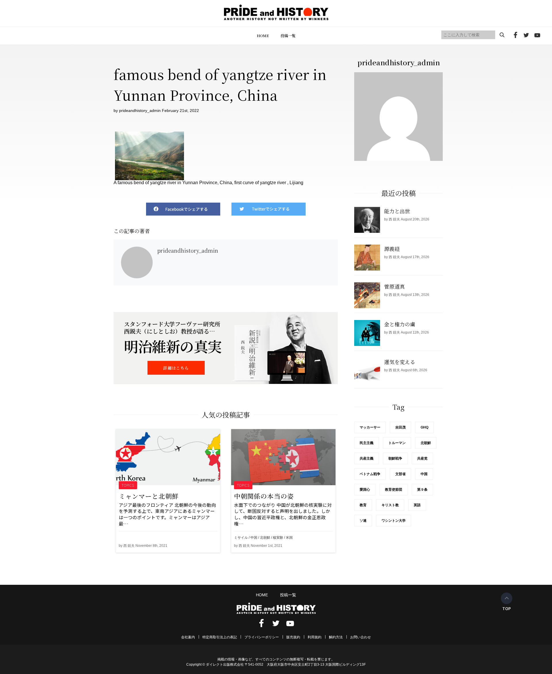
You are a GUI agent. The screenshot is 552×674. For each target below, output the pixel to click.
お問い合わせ (360, 637)
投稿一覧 (288, 35)
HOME (263, 35)
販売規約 (293, 637)
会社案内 (188, 637)
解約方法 (336, 637)
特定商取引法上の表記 (219, 637)
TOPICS (128, 485)
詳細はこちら (176, 368)
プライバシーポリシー (261, 637)
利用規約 (314, 637)
